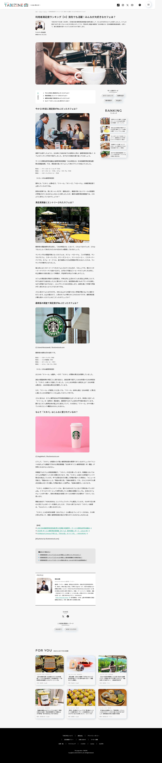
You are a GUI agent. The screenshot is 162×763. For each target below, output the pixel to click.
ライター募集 (94, 739)
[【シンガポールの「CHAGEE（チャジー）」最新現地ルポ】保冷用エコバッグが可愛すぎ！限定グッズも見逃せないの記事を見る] (105, 137)
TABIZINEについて (68, 736)
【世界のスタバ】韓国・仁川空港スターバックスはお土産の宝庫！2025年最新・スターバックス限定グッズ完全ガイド (118, 121)
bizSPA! (101, 744)
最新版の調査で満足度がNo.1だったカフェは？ (56, 98)
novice (92, 744)
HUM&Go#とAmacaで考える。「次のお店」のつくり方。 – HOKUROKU (61, 533)
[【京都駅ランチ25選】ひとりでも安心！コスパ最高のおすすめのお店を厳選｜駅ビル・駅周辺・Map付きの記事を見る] (105, 146)
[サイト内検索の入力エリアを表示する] (140, 5)
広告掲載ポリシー (69, 739)
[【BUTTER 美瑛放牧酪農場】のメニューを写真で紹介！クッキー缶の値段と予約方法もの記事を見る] (105, 154)
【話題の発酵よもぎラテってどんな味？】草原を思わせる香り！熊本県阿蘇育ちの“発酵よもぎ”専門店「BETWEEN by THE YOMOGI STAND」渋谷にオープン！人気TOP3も (49, 712)
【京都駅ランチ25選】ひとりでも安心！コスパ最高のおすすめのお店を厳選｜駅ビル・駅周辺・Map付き (118, 146)
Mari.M (77, 708)
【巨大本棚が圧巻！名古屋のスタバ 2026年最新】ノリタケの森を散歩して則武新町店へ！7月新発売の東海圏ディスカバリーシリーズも (49, 678)
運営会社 (80, 736)
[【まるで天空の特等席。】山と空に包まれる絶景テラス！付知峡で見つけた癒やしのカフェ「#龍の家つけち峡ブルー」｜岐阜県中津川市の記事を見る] (112, 663)
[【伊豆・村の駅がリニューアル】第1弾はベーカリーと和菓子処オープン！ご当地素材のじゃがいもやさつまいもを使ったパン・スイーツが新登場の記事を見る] (81, 697)
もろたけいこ (48, 674)
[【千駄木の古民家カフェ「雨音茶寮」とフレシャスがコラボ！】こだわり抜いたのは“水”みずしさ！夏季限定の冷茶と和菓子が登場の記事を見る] (112, 697)
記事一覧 (61, 744)
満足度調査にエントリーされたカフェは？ (55, 95)
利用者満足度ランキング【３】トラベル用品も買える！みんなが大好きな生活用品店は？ (63, 560)
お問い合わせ (82, 739)
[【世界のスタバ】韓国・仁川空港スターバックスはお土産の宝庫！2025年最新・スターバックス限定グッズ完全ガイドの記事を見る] (105, 121)
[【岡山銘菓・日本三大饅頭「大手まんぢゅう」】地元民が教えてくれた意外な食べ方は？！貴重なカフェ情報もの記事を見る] (81, 663)
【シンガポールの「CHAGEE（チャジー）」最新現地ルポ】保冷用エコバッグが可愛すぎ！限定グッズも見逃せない (118, 137)
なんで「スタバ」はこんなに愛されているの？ (56, 101)
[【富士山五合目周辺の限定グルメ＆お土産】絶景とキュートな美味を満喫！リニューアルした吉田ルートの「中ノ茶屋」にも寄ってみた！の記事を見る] (105, 129)
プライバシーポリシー (93, 736)
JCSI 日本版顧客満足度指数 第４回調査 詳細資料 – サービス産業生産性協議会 (63, 528)
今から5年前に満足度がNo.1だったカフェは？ (56, 93)
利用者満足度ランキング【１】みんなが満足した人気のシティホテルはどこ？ (60, 555)
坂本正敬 (43, 32)
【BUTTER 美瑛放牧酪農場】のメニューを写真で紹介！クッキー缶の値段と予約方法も (118, 154)
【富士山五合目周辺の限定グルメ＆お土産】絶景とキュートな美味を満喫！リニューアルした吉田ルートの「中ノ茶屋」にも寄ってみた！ (118, 129)
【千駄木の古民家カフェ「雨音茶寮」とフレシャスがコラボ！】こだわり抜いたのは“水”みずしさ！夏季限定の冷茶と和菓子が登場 (112, 712)
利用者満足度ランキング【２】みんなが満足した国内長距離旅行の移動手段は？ (61, 557)
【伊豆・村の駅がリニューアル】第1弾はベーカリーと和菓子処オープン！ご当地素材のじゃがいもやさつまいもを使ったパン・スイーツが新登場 (81, 712)
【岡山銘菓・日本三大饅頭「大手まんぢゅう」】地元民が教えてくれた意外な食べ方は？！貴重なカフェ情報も (81, 678)
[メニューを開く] (148, 4)
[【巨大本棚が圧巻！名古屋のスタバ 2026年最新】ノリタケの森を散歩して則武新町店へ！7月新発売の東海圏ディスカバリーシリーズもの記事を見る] (49, 663)
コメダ (58, 629)
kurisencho (79, 674)
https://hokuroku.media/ (62, 597)
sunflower (110, 674)
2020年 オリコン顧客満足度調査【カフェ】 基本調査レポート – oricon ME (62, 531)
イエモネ (83, 744)
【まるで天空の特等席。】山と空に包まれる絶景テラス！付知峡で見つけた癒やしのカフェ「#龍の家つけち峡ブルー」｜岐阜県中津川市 (112, 678)
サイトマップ (72, 744)
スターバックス (71, 629)
